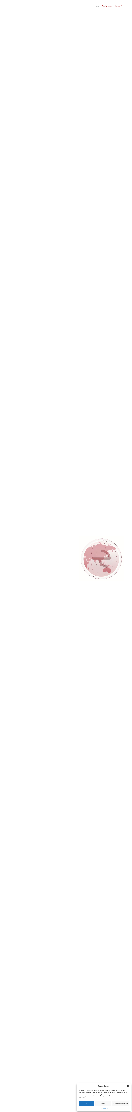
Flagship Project (107, 6)
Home (97, 6)
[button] (128, 1086)
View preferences (120, 1103)
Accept (87, 1103)
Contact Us (118, 6)
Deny (103, 1103)
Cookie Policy (104, 1108)
